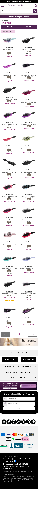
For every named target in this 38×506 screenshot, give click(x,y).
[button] (2, 6)
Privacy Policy (18, 459)
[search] (32, 6)
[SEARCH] (35, 11)
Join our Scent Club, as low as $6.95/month (19, 1)
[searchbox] (17, 11)
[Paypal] (26, 435)
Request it (9, 56)
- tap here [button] (19, 16)
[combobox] (19, 11)
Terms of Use (7, 459)
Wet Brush (8, 31)
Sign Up (19, 408)
